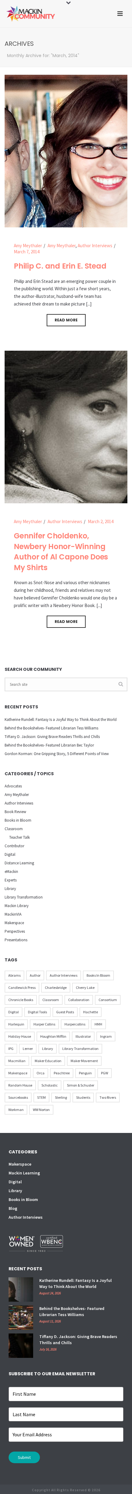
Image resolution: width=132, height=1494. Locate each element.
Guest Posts (65, 1012)
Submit (24, 1457)
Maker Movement (84, 1060)
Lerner (28, 1048)
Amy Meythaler (28, 245)
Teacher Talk (19, 837)
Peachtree (62, 1073)
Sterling (61, 1097)
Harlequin (16, 1024)
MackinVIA (13, 914)
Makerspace (14, 922)
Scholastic (49, 1085)
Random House (20, 1085)
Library (10, 888)
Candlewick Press (22, 987)
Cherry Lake (85, 987)
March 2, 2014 (100, 521)
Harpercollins (74, 1024)
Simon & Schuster (80, 1085)
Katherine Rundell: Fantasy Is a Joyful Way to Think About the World (61, 719)
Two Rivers (107, 1097)
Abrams (14, 975)
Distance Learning (19, 863)
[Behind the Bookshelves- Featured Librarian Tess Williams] (21, 1317)
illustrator (83, 1036)
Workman (16, 1109)
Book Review (15, 811)
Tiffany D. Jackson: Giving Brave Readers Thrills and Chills (52, 736)
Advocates (13, 786)
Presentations (16, 939)
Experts (11, 880)
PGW (104, 1073)
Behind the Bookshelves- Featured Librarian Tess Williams (51, 728)
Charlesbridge (56, 987)
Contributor (14, 845)
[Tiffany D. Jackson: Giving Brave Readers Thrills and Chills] (21, 1345)
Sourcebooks (18, 1097)
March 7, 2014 (26, 252)
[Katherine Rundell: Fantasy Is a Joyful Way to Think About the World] (21, 1289)
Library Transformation (24, 897)
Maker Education (48, 1060)
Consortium (108, 999)
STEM (41, 1097)
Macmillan (16, 1060)
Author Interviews (95, 245)
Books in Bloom (18, 820)
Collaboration (78, 999)
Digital (10, 854)
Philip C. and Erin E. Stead (60, 266)
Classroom (14, 828)
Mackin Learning (24, 1173)
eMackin (11, 871)
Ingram (106, 1036)
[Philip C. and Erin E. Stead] (66, 151)
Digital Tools (37, 1012)
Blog (13, 1208)
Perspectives (15, 931)
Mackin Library (17, 905)
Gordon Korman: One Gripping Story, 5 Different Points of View (57, 753)
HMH (98, 1024)
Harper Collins (44, 1024)
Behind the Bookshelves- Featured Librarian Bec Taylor (49, 745)
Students (83, 1097)
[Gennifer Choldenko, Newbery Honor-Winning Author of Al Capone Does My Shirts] (66, 426)
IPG (11, 1048)
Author (35, 975)
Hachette (90, 1012)
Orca (41, 1073)
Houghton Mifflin (53, 1036)
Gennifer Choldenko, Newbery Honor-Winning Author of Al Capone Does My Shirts (61, 552)
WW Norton (41, 1109)
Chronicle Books (20, 999)
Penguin (85, 1073)
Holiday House (19, 1036)
